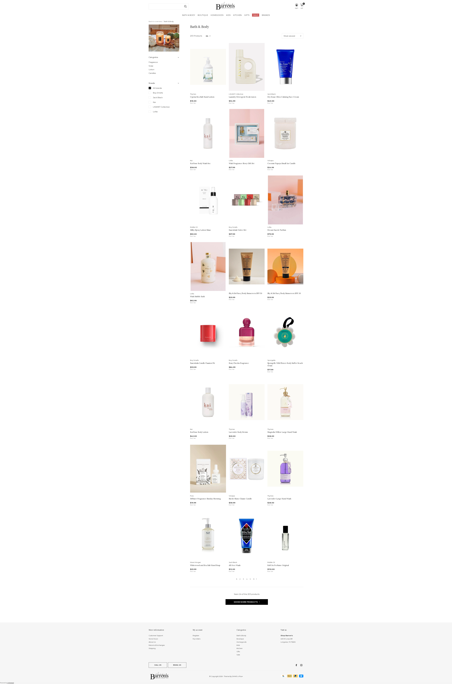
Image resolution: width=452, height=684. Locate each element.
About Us (152, 642)
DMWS (234, 676)
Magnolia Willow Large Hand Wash (282, 432)
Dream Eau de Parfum (276, 230)
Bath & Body (188, 15)
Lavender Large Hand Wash (279, 499)
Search (185, 6)
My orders (196, 639)
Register (196, 635)
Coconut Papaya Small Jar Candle (281, 163)
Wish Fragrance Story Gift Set (241, 163)
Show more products (246, 602)
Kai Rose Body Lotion (199, 432)
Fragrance (153, 62)
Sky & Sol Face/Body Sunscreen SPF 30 (284, 293)
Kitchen (237, 15)
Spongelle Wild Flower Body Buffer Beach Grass (285, 364)
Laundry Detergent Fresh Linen (242, 97)
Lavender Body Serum (238, 432)
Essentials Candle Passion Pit (202, 363)
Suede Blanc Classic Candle (240, 499)
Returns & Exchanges (157, 645)
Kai (154, 102)
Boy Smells (158, 93)
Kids (228, 15)
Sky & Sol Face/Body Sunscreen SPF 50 (245, 293)
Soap (151, 66)
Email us (177, 665)
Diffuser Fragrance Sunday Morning (205, 499)
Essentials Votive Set (237, 230)
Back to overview (155, 21)
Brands (266, 15)
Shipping (152, 648)
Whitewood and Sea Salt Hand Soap (205, 565)
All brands (157, 88)
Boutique (203, 15)
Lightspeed (10, 683)
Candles (152, 73)
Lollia (155, 112)
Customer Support (156, 635)
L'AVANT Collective (161, 107)
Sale (255, 15)
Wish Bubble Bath (197, 296)
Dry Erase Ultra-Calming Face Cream (283, 97)
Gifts (246, 15)
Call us (157, 665)
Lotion (151, 69)
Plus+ (241, 676)
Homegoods (217, 15)
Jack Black (158, 97)
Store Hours (153, 639)
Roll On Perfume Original (278, 565)
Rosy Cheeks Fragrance (239, 363)
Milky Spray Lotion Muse (200, 230)
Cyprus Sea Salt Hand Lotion (202, 97)
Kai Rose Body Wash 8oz (200, 163)
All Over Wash (234, 565)
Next (256, 579)
